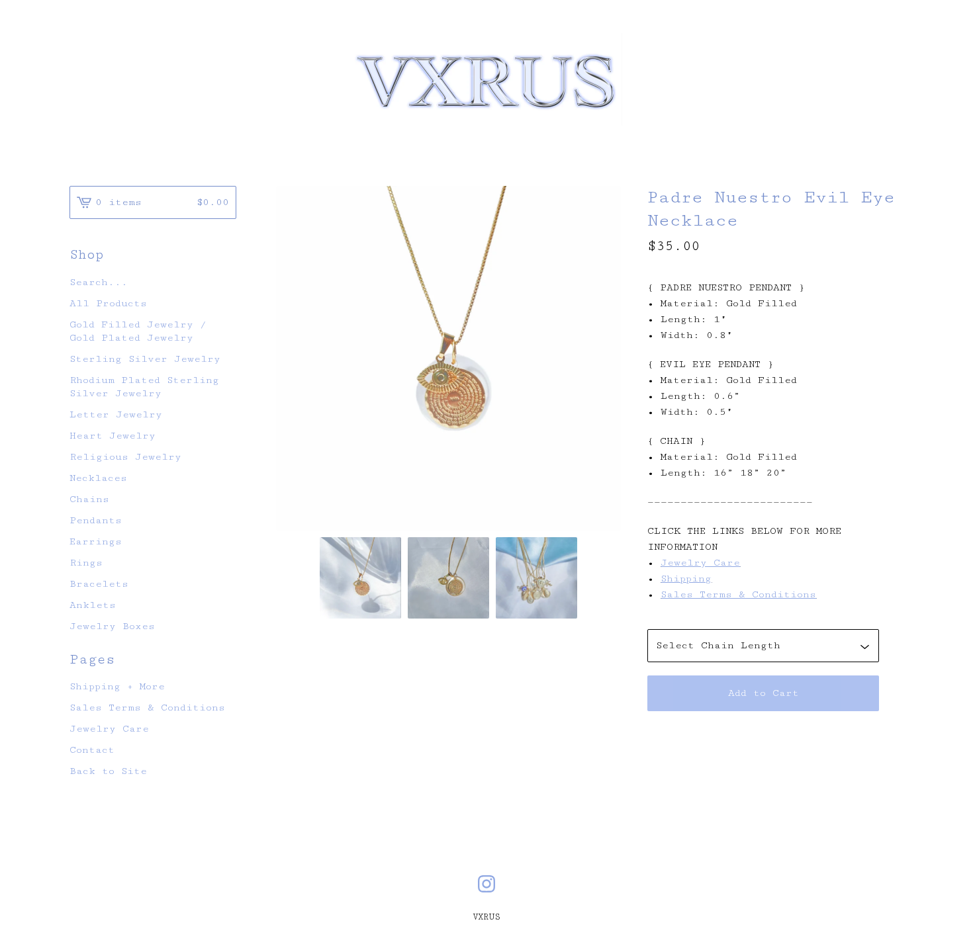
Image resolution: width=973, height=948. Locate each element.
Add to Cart (763, 693)
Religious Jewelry (125, 456)
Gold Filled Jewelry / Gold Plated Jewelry (138, 331)
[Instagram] (486, 883)
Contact (92, 749)
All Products (108, 303)
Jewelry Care (700, 562)
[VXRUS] (486, 79)
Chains (89, 499)
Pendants (96, 520)
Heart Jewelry (113, 435)
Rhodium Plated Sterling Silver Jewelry (144, 386)
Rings (86, 562)
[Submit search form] (226, 282)
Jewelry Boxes (112, 626)
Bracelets (99, 583)
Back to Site (108, 771)
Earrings (96, 541)
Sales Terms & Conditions (738, 594)
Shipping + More (117, 686)
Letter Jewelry (116, 414)
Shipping (686, 578)
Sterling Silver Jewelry (145, 359)
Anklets (93, 605)
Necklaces (98, 478)
